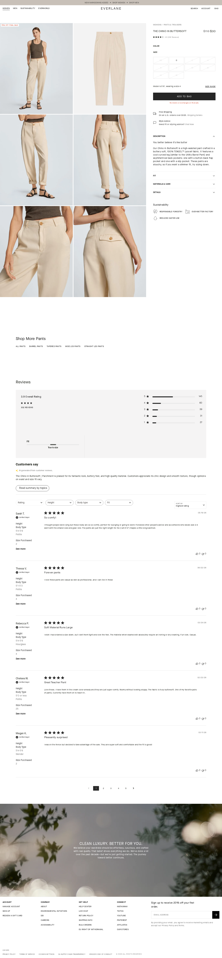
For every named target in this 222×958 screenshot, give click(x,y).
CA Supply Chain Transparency (71, 954)
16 (180, 76)
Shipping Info (85, 920)
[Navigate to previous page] (88, 788)
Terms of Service (27, 954)
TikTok (120, 911)
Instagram (122, 906)
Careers (45, 920)
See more (21, 549)
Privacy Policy (168, 925)
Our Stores (123, 929)
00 (164, 61)
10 (195, 68)
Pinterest (122, 920)
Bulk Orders (85, 925)
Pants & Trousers (173, 24)
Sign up (6, 911)
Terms (181, 925)
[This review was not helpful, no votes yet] (203, 553)
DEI (42, 915)
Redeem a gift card (12, 915)
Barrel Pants (36, 346)
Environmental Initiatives (54, 911)
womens (157, 24)
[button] (216, 8)
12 (211, 68)
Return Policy (86, 915)
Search (194, 8)
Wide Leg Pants (72, 346)
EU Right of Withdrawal (91, 929)
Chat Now (189, 124)
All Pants (20, 346)
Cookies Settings (46, 954)
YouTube (121, 915)
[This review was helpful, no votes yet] (197, 553)
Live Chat (83, 911)
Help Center (85, 906)
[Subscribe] (215, 915)
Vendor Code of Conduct (100, 954)
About (44, 906)
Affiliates (122, 925)
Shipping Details (194, 115)
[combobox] (30, 504)
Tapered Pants (54, 346)
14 (164, 76)
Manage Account (11, 906)
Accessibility (47, 925)
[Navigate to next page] (133, 788)
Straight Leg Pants (94, 346)
